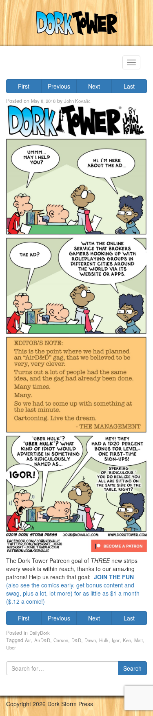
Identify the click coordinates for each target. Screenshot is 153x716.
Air (28, 640)
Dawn (90, 640)
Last (129, 86)
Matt (138, 640)
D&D (76, 640)
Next (94, 86)
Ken (127, 640)
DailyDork (39, 632)
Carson (60, 640)
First (23, 86)
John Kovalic (77, 101)
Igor (116, 640)
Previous (59, 86)
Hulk (104, 640)
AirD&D (42, 640)
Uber (11, 647)
